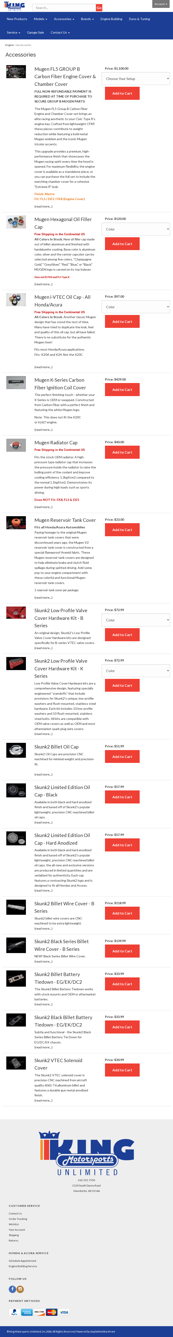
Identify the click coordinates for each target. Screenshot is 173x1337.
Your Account (17, 1229)
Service (12, 32)
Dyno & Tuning (139, 19)
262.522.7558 (86, 1180)
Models (39, 19)
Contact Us (59, 32)
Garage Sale (35, 32)
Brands (86, 19)
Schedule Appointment (22, 1260)
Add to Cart (122, 93)
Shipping (14, 1235)
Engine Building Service (23, 1266)
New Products (17, 19)
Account (160, 4)
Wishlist (14, 1224)
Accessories (63, 19)
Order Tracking (18, 1219)
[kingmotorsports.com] (14, 6)
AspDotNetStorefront (102, 1331)
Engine (9, 45)
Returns (13, 1240)
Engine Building (111, 19)
